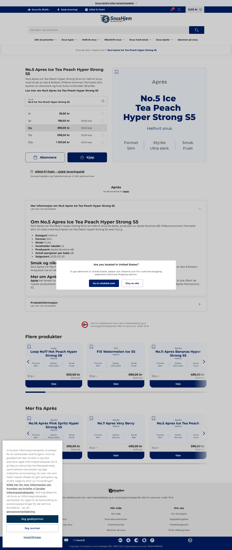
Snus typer (68, 39)
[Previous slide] (28, 361)
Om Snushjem (179, 513)
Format (36, 363)
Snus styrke (163, 39)
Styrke (53, 363)
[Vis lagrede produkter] (179, 9)
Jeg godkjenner (32, 518)
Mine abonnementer (116, 519)
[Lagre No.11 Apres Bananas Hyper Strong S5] (153, 347)
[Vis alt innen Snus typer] (76, 39)
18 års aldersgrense (179, 530)
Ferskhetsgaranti (179, 524)
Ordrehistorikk (116, 524)
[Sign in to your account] (171, 9)
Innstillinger (32, 537)
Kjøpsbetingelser (179, 519)
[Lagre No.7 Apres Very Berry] (91, 418)
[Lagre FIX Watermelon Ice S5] (91, 347)
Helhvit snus (89, 39)
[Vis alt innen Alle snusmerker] (55, 39)
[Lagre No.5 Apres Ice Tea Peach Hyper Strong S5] (116, 72)
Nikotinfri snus (112, 39)
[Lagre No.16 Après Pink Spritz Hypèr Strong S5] (29, 418)
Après (34, 280)
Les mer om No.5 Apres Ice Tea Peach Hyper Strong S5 (61, 90)
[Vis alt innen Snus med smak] (150, 39)
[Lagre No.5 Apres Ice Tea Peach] (153, 418)
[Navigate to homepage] (116, 489)
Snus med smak (138, 39)
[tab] (35, 392)
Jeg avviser (33, 528)
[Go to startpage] (116, 19)
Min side (116, 508)
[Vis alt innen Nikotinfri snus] (123, 39)
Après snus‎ (98, 50)
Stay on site (132, 283)
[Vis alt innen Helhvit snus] (98, 39)
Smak (72, 363)
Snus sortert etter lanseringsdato (114, 3)
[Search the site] (196, 30)
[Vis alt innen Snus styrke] (172, 39)
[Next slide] (204, 361)
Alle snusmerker (44, 39)
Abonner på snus (188, 39)
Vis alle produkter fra (116, 191)
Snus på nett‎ (83, 50)
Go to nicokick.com (104, 283)
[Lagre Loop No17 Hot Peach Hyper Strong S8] (29, 347)
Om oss (179, 508)
